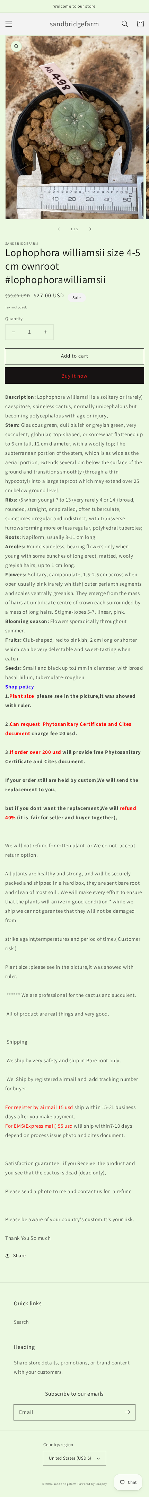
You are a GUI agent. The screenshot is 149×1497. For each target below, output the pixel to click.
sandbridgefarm (65, 1484)
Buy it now (74, 375)
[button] (8, 23)
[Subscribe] (127, 1412)
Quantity (14, 319)
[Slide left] (59, 228)
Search (21, 1322)
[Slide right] (90, 228)
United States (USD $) (70, 1458)
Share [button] (19, 1255)
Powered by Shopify (92, 1484)
